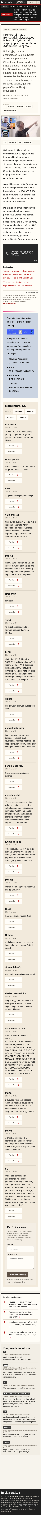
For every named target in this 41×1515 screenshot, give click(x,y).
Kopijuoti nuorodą (10, 110)
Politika (19, 6)
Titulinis (5, 6)
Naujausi (18, 411)
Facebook (11, 106)
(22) (30, 46)
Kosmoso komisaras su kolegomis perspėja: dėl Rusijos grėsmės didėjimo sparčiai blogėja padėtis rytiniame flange (25, 15)
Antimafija (27, 6)
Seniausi (30, 411)
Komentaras (12, 1254)
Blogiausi (22, 417)
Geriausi (10, 417)
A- (5, 142)
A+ (20, 142)
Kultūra (35, 6)
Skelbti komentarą (17, 1274)
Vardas (10, 1244)
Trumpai (12, 6)
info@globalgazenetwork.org (26, 1505)
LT (24, 2)
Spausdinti (27, 142)
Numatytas (12, 142)
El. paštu (28, 106)
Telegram (20, 106)
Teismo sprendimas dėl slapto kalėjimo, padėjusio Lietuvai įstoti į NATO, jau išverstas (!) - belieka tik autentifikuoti (19, 274)
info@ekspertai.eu (9, 303)
